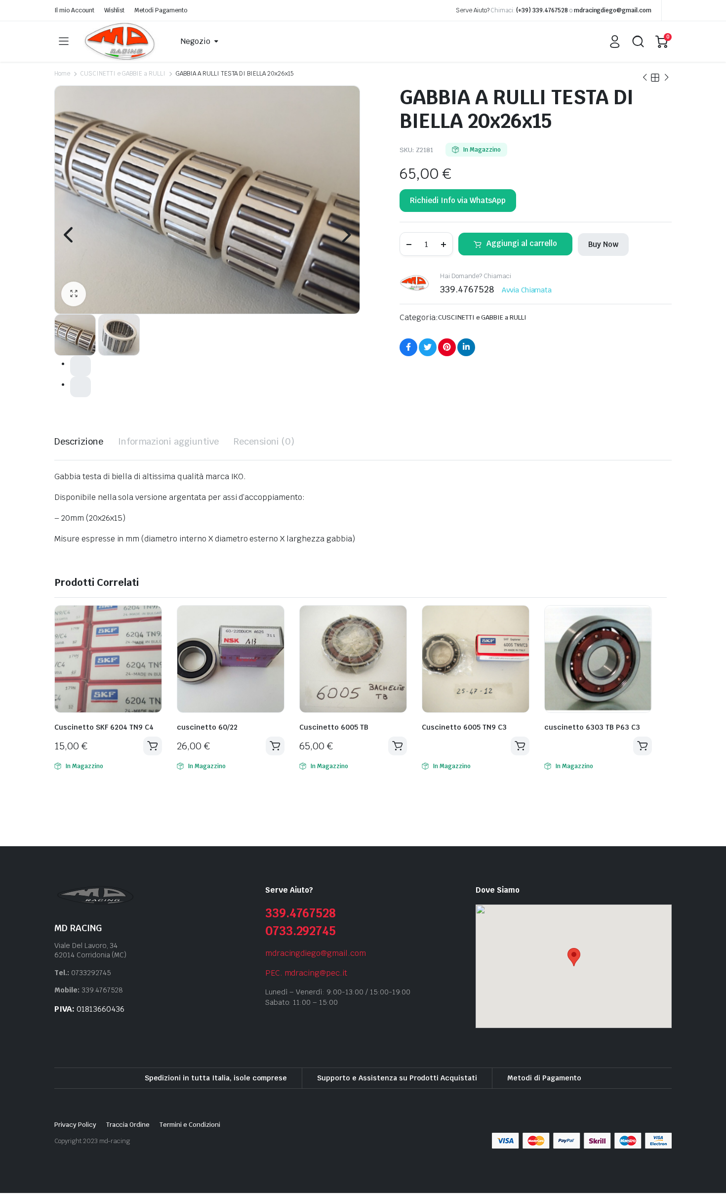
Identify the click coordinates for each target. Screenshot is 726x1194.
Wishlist (114, 10)
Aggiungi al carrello (521, 243)
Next (345, 235)
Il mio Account (74, 10)
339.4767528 (300, 913)
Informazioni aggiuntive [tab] (168, 441)
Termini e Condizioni (190, 1124)
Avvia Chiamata (527, 290)
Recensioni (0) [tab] (264, 441)
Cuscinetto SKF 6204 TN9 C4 (104, 727)
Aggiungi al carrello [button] (152, 746)
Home (62, 74)
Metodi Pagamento (160, 10)
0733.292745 (300, 931)
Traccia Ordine (128, 1124)
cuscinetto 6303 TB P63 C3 (592, 727)
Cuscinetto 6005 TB (333, 727)
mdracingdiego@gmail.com (612, 10)
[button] (73, 294)
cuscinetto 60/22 (207, 727)
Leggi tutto (520, 746)
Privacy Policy (75, 1124)
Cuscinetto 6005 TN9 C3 (464, 727)
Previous (69, 235)
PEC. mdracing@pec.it (306, 973)
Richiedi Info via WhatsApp (458, 200)
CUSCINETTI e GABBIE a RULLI (122, 74)
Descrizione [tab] (78, 441)
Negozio (195, 41)
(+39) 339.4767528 (542, 10)
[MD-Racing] (121, 41)
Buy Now (603, 244)
